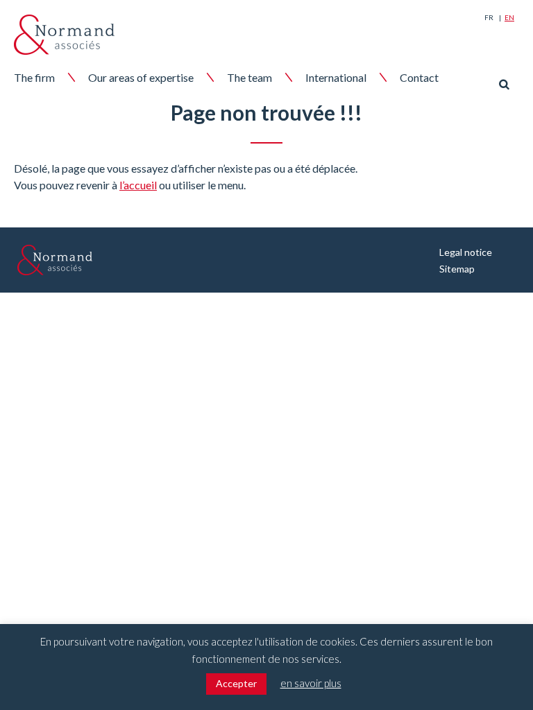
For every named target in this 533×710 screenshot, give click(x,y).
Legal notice (465, 252)
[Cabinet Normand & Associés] (64, 35)
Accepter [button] (236, 683)
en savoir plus (310, 683)
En (509, 17)
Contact (419, 77)
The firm (34, 77)
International (335, 77)
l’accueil (138, 184)
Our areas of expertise (141, 77)
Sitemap (457, 269)
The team (249, 77)
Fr (488, 17)
